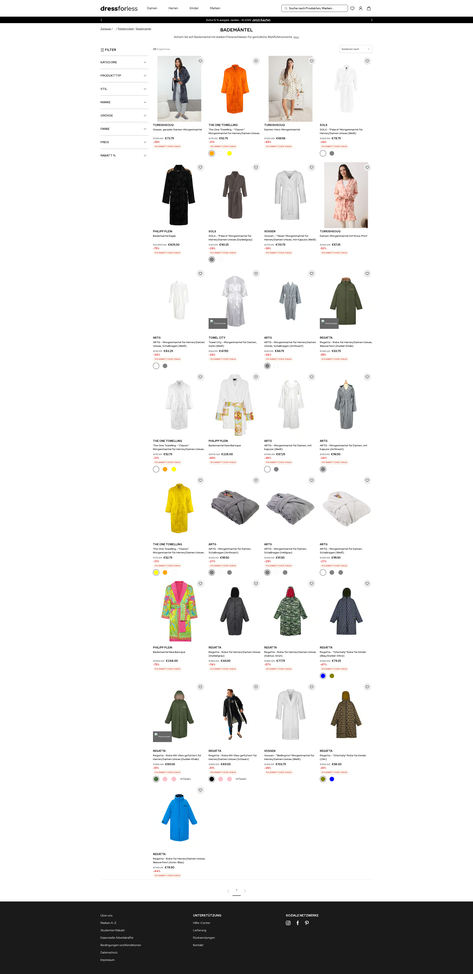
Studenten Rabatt (113, 930)
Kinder (194, 8)
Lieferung (199, 930)
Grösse (107, 115)
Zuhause (106, 28)
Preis (105, 142)
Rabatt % (108, 155)
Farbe (105, 129)
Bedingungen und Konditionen (121, 945)
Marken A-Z (108, 923)
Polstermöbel (126, 28)
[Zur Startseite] (119, 8)
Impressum (108, 960)
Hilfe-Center (201, 923)
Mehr (296, 37)
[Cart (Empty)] (368, 8)
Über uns (106, 915)
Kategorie (109, 62)
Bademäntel (143, 28)
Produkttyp (111, 75)
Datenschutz (109, 952)
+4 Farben (185, 779)
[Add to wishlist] (200, 61)
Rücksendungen (204, 938)
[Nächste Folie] (372, 20)
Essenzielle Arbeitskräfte (117, 938)
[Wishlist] (352, 8)
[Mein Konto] (360, 8)
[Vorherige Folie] (101, 20)
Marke (106, 102)
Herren (173, 8)
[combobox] (314, 8)
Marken (215, 8)
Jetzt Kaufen (267, 20)
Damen (152, 8)
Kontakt (198, 945)
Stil (104, 89)
